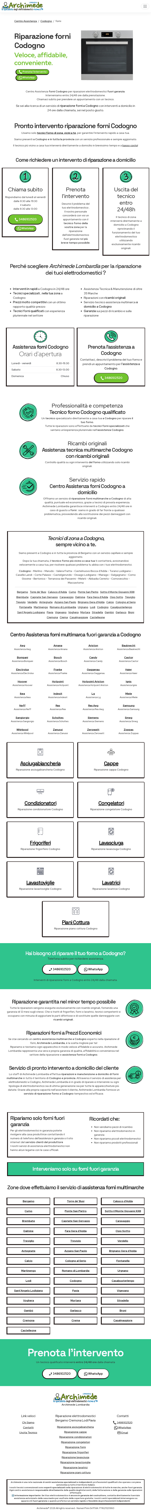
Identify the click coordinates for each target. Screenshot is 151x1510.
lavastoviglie (40, 882)
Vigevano (61, 612)
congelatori (111, 803)
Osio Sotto (116, 597)
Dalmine (80, 597)
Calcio (110, 602)
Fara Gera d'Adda (97, 597)
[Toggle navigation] (145, 6)
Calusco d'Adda (57, 592)
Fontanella (25, 607)
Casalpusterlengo (121, 607)
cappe (111, 763)
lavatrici (111, 882)
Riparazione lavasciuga (75, 1457)
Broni (131, 612)
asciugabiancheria (40, 763)
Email (124, 1432)
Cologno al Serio (126, 602)
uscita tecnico (28, 1432)
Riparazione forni (75, 1447)
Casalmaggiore (79, 617)
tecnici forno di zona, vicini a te (56, 133)
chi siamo (28, 1422)
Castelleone (97, 617)
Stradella (97, 612)
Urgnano (83, 607)
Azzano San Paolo (65, 602)
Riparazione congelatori (75, 1442)
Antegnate (46, 602)
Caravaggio (67, 597)
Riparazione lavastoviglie (75, 1462)
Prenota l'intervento (34, 71)
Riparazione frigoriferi (75, 1452)
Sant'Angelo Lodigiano (31, 612)
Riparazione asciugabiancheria (75, 1427)
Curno (72, 592)
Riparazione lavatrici (75, 1467)
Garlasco (121, 612)
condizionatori (40, 803)
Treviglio (130, 597)
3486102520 (27, 219)
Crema (64, 617)
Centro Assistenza (25, 21)
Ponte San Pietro (88, 592)
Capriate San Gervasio (44, 597)
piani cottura (76, 922)
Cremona (52, 617)
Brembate (22, 597)
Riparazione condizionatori (75, 1437)
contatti (28, 1427)
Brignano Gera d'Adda (91, 602)
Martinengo (41, 607)
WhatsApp (28, 77)
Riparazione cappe (75, 1432)
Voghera (73, 612)
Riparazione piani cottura (75, 1472)
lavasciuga (111, 843)
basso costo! (130, 145)
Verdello (32, 602)
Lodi (92, 607)
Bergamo (22, 592)
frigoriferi (40, 843)
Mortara (85, 612)
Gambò (109, 612)
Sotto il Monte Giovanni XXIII (117, 592)
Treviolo (21, 602)
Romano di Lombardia (63, 607)
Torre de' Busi (38, 592)
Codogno (46, 21)
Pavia (50, 612)
